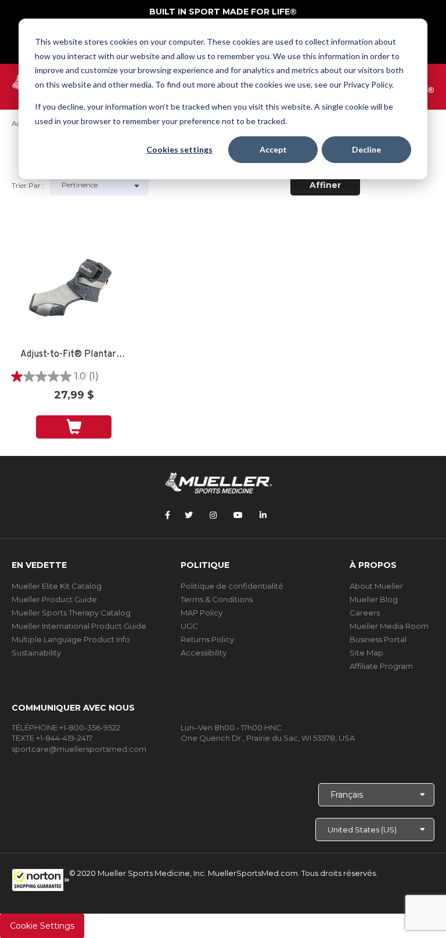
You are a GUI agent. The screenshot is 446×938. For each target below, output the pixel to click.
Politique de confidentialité (232, 586)
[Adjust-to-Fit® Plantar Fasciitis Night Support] (73, 288)
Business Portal (378, 639)
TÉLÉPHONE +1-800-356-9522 (66, 727)
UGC (189, 626)
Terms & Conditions (217, 599)
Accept (273, 149)
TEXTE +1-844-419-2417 (52, 738)
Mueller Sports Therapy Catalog (71, 612)
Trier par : (28, 185)
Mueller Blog (374, 599)
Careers (365, 612)
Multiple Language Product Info (71, 639)
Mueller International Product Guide (79, 626)
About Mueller (376, 586)
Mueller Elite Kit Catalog (57, 586)
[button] (41, 880)
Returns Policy (207, 639)
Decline (366, 149)
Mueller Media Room (389, 626)
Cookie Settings (42, 926)
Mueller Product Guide (54, 599)
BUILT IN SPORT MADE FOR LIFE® (223, 11)
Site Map (366, 652)
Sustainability (36, 652)
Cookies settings (179, 149)
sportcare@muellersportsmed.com (79, 749)
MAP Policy (201, 612)
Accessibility (203, 652)
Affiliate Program (381, 666)
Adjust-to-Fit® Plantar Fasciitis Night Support (73, 354)
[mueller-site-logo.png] (218, 482)
